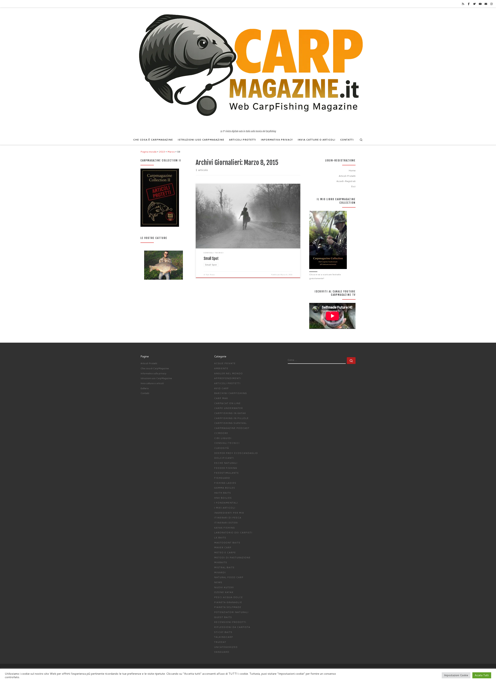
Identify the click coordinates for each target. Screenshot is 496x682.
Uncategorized (226, 647)
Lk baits (220, 537)
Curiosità (221, 448)
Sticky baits (223, 632)
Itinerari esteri (226, 522)
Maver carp (222, 547)
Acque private (225, 363)
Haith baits (222, 492)
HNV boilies (223, 497)
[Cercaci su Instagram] (491, 4)
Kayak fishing (224, 527)
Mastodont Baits (227, 542)
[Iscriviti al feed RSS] (463, 4)
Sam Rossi (210, 275)
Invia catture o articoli (152, 383)
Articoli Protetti (347, 176)
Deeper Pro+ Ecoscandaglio (236, 453)
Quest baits (223, 617)
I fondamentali (226, 502)
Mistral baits (224, 567)
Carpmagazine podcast (231, 428)
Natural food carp (228, 577)
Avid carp (221, 388)
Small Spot (211, 258)
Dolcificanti (224, 458)
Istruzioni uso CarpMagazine (156, 378)
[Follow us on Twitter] (474, 4)
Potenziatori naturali (231, 612)
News (218, 582)
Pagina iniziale (148, 151)
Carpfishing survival (230, 423)
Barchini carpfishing (230, 393)
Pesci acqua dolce (228, 597)
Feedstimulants (226, 472)
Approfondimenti (227, 378)
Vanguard (221, 652)
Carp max (221, 398)
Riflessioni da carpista (232, 627)
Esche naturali (225, 463)
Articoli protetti (227, 383)
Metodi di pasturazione (232, 557)
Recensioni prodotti (230, 622)
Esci (353, 186)
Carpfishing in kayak (230, 413)
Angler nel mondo (228, 373)
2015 (162, 151)
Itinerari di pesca (227, 517)
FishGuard (222, 477)
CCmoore (221, 433)
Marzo (171, 151)
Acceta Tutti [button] (482, 675)
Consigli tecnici (226, 443)
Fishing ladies (225, 483)
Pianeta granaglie (228, 602)
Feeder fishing (225, 468)
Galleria (144, 388)
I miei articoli (224, 507)
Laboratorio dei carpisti (233, 532)
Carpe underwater (228, 408)
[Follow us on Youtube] (480, 4)
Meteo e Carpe (225, 552)
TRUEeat (220, 642)
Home (352, 170)
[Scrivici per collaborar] (485, 4)
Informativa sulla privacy (153, 373)
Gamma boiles (224, 487)
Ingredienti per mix (229, 512)
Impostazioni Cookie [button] (456, 675)
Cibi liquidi (222, 438)
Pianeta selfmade (227, 607)
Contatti (144, 393)
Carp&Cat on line (227, 403)
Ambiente (221, 368)
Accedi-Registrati (346, 181)
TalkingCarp (223, 637)
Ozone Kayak (223, 592)
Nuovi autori (224, 587)
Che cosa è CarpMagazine (154, 368)
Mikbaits (220, 562)
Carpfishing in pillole (231, 418)
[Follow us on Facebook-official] (468, 4)
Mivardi (220, 572)
